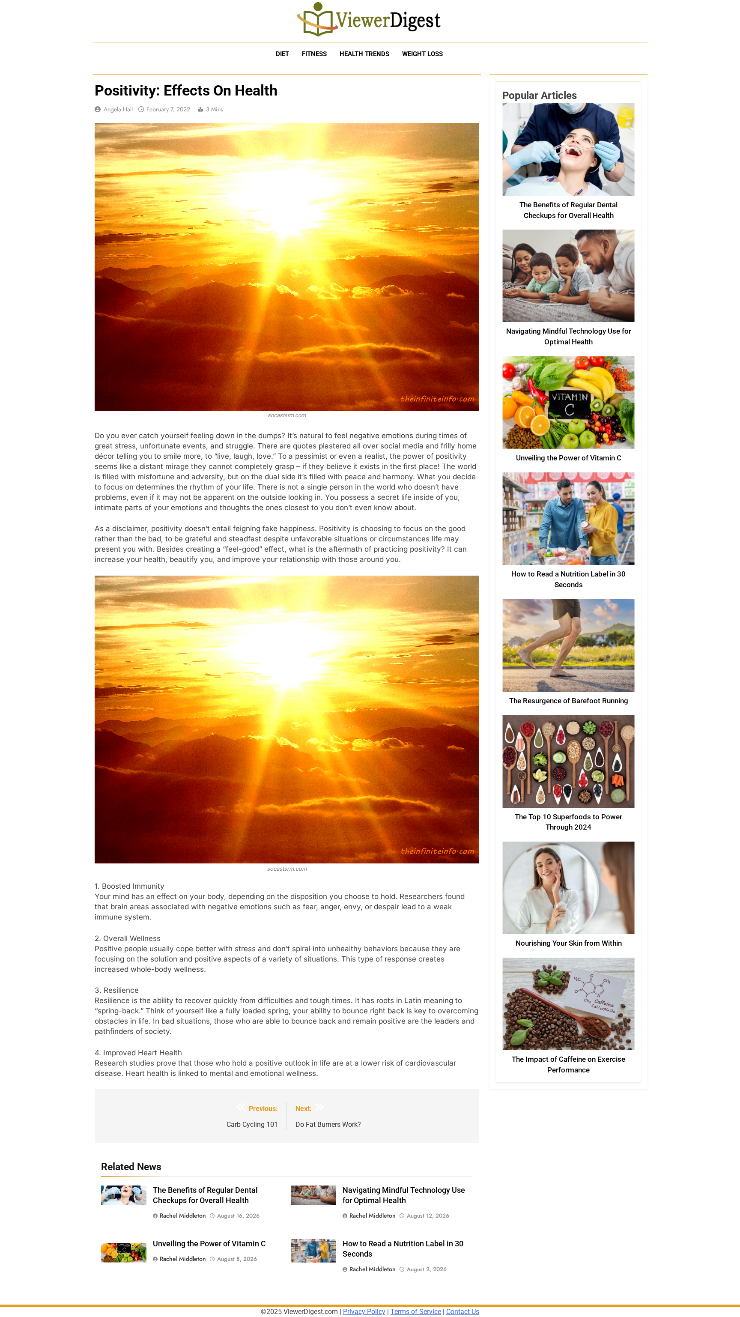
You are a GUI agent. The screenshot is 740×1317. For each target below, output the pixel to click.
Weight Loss (422, 54)
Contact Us (462, 1312)
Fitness (314, 54)
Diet (282, 54)
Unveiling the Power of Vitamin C (209, 1243)
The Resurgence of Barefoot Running (568, 701)
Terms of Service (416, 1312)
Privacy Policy (364, 1312)
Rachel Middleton (183, 1215)
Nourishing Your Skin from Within (569, 943)
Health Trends (364, 54)
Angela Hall (118, 109)
